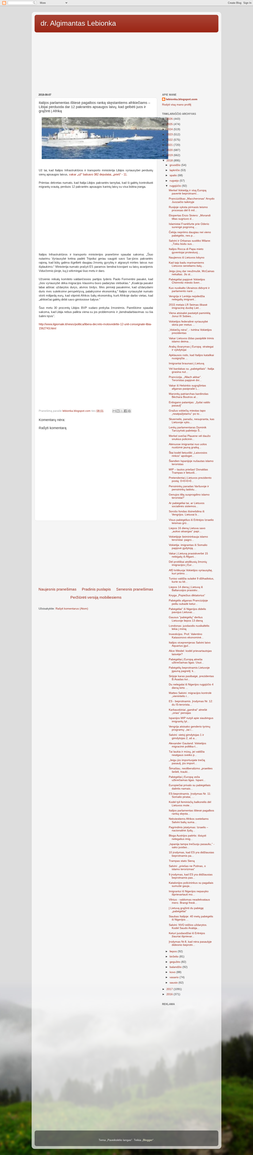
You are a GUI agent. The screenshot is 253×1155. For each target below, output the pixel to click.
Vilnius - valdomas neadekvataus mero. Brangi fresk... (189, 901)
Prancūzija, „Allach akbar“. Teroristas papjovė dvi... (185, 379)
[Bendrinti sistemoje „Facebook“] (125, 411)
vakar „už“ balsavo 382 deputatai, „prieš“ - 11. (98, 174)
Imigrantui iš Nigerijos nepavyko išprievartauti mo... (189, 893)
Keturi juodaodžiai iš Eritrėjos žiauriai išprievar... (187, 935)
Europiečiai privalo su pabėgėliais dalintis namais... (190, 787)
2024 (170, 129)
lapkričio (175, 170)
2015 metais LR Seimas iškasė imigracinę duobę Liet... (188, 306)
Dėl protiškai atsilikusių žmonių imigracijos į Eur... (188, 563)
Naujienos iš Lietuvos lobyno (186, 257)
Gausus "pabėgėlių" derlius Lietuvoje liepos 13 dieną (186, 619)
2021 (170, 144)
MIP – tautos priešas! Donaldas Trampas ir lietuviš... (188, 471)
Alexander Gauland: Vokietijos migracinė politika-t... (187, 745)
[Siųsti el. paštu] (114, 411)
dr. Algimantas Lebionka (78, 23)
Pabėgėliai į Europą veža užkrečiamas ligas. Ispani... (187, 778)
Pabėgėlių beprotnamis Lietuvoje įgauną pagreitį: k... (189, 669)
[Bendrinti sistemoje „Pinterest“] (129, 411)
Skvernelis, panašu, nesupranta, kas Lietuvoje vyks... (191, 421)
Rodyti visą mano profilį (176, 104)
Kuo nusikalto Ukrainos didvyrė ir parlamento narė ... (189, 289)
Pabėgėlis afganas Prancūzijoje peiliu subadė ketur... (188, 602)
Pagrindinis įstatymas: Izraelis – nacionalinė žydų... (188, 829)
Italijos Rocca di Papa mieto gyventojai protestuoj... (186, 251)
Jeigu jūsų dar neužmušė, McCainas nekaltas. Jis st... (191, 273)
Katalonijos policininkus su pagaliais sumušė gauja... (191, 884)
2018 (170, 160)
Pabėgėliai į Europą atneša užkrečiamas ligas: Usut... (186, 661)
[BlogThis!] (118, 411)
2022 (170, 139)
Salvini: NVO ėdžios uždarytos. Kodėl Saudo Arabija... (188, 926)
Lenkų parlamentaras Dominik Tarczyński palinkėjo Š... (187, 429)
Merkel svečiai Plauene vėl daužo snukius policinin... (190, 437)
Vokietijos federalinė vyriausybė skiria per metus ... (188, 323)
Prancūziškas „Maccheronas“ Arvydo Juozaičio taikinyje (191, 200)
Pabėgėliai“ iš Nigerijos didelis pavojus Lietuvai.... (187, 611)
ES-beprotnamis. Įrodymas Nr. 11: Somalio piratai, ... (190, 795)
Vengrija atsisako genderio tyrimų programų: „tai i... (189, 728)
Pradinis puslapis (96, 589)
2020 (170, 150)
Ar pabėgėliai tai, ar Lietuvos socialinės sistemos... (186, 505)
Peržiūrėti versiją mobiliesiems (96, 597)
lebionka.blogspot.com (181, 99)
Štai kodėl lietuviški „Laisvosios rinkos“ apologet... (188, 454)
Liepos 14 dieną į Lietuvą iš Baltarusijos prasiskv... (186, 589)
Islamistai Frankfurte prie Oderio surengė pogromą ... (189, 225)
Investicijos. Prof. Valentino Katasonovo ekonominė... (186, 636)
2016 (170, 994)
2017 (170, 989)
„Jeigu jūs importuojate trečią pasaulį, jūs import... (187, 762)
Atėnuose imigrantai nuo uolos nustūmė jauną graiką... (188, 446)
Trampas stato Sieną (182, 860)
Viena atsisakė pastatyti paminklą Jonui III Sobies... (189, 315)
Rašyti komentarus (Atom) (72, 608)
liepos (174, 951)
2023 (170, 134)
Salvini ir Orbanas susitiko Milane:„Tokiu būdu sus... (190, 242)
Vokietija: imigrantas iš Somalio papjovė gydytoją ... (188, 547)
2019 (170, 155)
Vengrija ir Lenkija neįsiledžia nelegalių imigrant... (187, 298)
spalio (174, 175)
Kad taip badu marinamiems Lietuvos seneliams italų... (186, 264)
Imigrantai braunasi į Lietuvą (186, 363)
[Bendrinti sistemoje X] (122, 411)
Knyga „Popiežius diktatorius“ (187, 595)
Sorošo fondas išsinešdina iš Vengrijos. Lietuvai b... (186, 513)
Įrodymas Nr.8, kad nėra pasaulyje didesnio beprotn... (190, 943)
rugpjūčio (176, 185)
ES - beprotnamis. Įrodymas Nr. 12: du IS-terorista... (191, 703)
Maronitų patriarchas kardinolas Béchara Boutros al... (188, 395)
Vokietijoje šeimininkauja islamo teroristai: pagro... (188, 538)
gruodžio (175, 165)
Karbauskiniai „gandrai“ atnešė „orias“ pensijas (188, 711)
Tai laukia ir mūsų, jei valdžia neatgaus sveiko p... (187, 753)
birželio (174, 956)
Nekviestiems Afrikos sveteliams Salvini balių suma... (189, 820)
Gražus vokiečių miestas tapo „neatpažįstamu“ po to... (187, 412)
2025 (170, 124)
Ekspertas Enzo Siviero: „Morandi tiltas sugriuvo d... (190, 217)
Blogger (148, 1140)
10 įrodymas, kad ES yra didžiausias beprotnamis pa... (191, 854)
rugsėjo (175, 180)
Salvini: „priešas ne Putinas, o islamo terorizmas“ (187, 868)
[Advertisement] (126, 61)
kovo (173, 972)
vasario (174, 977)
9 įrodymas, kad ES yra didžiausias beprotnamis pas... (190, 876)
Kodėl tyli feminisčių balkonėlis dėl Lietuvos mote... (190, 804)
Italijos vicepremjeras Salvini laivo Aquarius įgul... (190, 644)
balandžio (176, 967)
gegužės (175, 961)
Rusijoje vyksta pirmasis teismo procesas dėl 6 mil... (188, 209)
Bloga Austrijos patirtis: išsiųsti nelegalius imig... (187, 837)
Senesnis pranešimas (134, 589)
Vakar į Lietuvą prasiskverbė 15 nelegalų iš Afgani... (188, 555)
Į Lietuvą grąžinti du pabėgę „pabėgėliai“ (186, 910)
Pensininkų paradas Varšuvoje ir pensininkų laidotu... (189, 488)
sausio (174, 982)
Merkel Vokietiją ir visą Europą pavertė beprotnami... (187, 192)
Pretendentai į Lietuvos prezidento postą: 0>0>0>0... (190, 479)
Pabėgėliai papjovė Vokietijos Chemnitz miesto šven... (187, 281)
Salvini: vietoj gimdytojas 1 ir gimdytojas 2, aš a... (186, 736)
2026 (170, 118)
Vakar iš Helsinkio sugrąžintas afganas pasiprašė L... (187, 387)
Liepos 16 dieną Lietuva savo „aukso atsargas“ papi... (187, 530)
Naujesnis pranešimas (57, 589)
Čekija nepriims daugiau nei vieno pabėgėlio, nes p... (190, 234)
